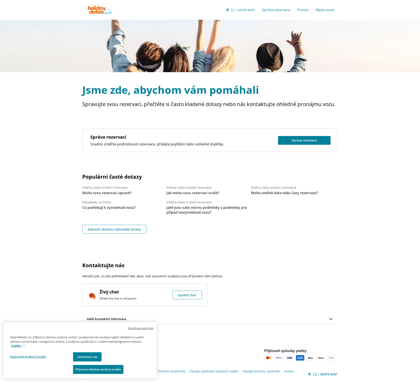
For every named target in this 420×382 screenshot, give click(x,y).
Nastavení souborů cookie (28, 357)
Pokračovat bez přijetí (140, 328)
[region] (80, 350)
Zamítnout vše (87, 357)
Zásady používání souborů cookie (214, 371)
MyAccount (325, 9)
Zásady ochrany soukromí (261, 371)
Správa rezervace (276, 9)
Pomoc (303, 9)
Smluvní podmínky (171, 371)
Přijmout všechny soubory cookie (98, 369)
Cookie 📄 (18, 346)
